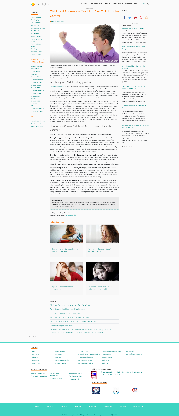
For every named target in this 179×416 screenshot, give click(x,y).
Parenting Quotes (36, 51)
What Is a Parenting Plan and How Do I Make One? (70, 305)
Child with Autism (36, 82)
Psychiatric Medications (39, 376)
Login (143, 3)
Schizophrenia (107, 357)
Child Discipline (35, 31)
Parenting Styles (36, 20)
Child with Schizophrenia (35, 105)
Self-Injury (105, 363)
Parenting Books (36, 54)
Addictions (34, 357)
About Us (50, 406)
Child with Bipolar (36, 85)
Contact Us (64, 406)
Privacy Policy (108, 406)
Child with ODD (35, 101)
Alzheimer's (35, 360)
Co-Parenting (35, 28)
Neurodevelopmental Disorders (89, 354)
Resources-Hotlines (56, 378)
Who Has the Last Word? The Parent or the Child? (70, 317)
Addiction (34, 74)
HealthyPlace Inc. (74, 415)
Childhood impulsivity (57, 87)
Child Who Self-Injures (37, 108)
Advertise (78, 406)
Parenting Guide (36, 17)
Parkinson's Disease (85, 360)
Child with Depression (37, 90)
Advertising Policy (138, 406)
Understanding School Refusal (62, 326)
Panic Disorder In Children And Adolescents (67, 309)
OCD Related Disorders (86, 357)
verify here (118, 374)
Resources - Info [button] (96, 4)
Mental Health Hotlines (38, 121)
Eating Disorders (60, 363)
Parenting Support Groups (36, 45)
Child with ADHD (36, 77)
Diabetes (58, 357)
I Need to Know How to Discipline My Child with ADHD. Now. (74, 321)
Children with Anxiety (37, 79)
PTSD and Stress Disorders (111, 351)
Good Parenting (36, 22)
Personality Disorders (85, 363)
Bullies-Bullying (35, 33)
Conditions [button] (85, 4)
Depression (58, 354)
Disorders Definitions (38, 373)
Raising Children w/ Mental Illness (37, 67)
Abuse (33, 351)
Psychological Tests (125, 4)
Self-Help (105, 360)
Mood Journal (74, 379)
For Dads (42, 28)
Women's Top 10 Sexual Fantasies (133, 29)
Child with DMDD (36, 93)
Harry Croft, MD (70, 215)
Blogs (115, 4)
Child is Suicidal (35, 71)
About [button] (135, 4)
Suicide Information (37, 124)
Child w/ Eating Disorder (35, 97)
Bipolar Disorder (60, 351)
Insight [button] (107, 4)
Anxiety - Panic (36, 363)
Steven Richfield (57, 21)
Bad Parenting (35, 25)
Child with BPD (35, 88)
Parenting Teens (36, 36)
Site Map (37, 406)
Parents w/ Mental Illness (36, 40)
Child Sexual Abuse (37, 111)
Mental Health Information (55, 374)
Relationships (106, 354)
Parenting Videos (36, 49)
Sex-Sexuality (130, 351)
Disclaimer (123, 406)
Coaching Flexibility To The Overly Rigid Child (67, 313)
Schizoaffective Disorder (134, 354)
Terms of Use (92, 406)
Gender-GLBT (83, 351)
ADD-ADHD (35, 354)
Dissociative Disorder (62, 360)
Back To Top (33, 337)
